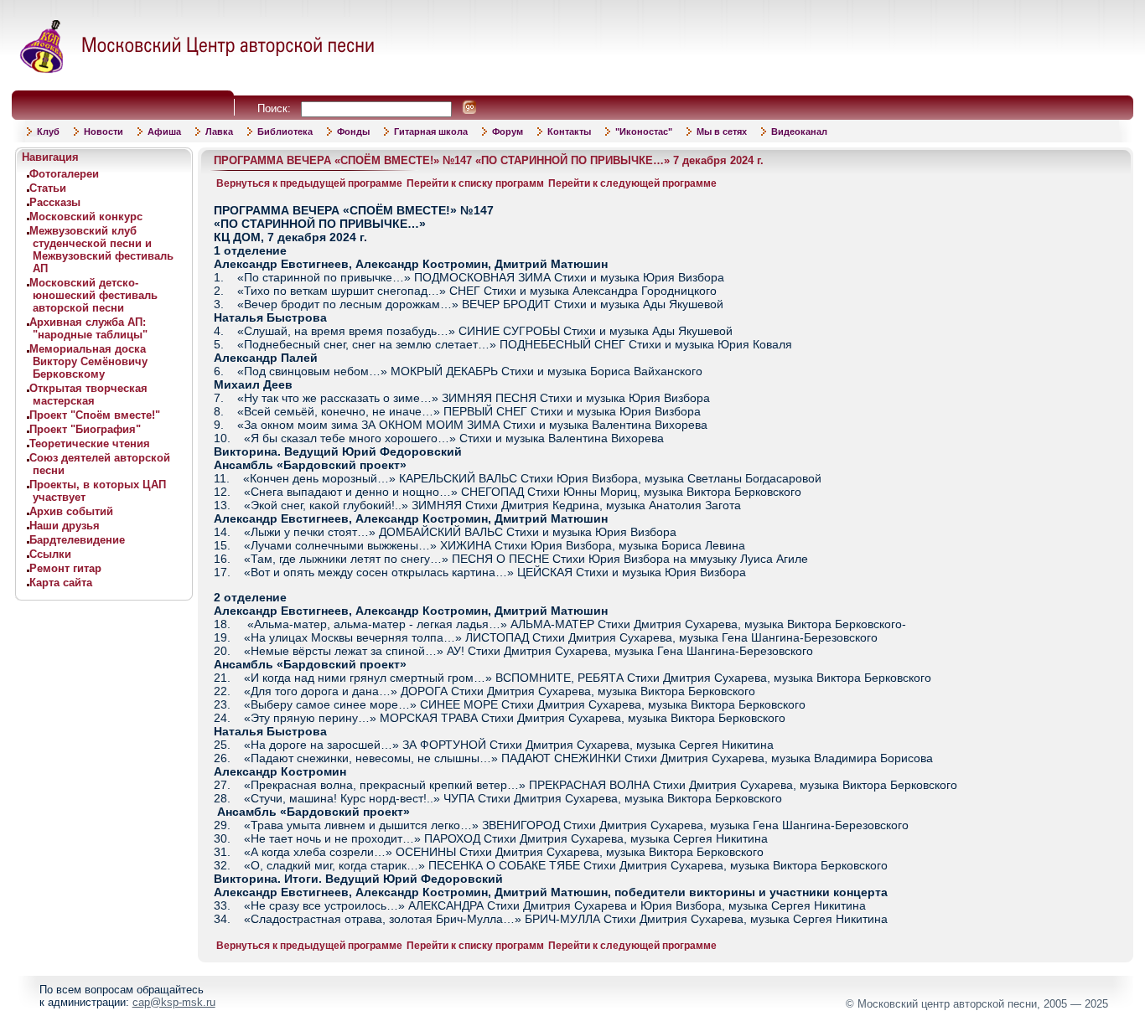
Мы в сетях (722, 131)
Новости (103, 131)
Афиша (164, 131)
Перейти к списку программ (475, 183)
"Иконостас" (643, 131)
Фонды (353, 131)
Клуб (48, 131)
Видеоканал (799, 131)
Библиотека (285, 131)
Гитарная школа (431, 131)
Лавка (219, 131)
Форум (507, 131)
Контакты (569, 131)
